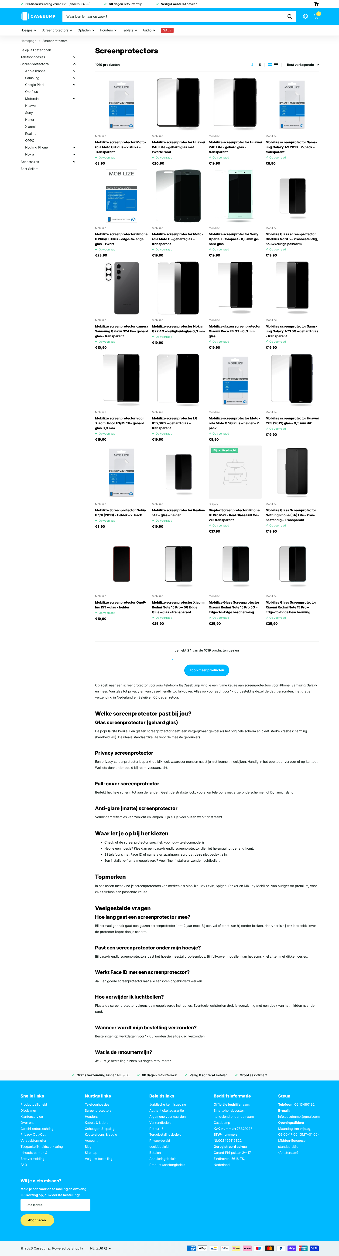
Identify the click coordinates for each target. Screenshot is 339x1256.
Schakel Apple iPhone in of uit (74, 71)
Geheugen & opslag (100, 1129)
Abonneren (37, 1220)
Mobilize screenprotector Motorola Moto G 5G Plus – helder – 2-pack (234, 423)
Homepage (28, 41)
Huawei (30, 106)
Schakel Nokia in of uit (74, 154)
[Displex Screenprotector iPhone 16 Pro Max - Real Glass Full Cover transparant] (235, 472)
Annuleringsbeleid (163, 1159)
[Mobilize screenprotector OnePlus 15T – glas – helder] (121, 564)
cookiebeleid (159, 1146)
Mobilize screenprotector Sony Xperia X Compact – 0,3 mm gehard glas (234, 239)
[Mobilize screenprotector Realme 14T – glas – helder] (178, 472)
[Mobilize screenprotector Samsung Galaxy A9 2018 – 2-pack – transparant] (292, 104)
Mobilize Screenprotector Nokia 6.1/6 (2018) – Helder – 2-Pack (120, 512)
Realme (30, 133)
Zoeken (289, 16)
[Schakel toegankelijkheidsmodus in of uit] (316, 4)
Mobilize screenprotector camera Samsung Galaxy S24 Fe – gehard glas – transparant (121, 331)
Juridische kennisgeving (167, 1104)
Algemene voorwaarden (167, 1116)
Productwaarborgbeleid (167, 1165)
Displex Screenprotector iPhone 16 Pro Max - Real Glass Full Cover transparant (234, 515)
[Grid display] (270, 64)
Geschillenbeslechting (37, 1129)
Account (91, 1140)
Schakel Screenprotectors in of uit (74, 64)
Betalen (155, 1153)
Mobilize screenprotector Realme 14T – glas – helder (178, 512)
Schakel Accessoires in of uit (74, 161)
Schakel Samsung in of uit (74, 78)
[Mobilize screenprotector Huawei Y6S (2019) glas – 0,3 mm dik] (292, 380)
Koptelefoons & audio (101, 1134)
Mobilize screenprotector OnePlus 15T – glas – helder (121, 604)
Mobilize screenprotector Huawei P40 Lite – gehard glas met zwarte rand (178, 147)
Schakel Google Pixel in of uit (74, 84)
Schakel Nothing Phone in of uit (74, 147)
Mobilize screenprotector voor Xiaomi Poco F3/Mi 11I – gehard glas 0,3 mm (119, 423)
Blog (88, 1146)
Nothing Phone (36, 147)
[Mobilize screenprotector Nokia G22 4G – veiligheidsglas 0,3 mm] (178, 287)
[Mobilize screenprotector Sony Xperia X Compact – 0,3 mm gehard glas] (235, 196)
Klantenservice (32, 1116)
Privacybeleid (159, 1140)
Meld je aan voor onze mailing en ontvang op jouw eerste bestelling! (53, 1192)
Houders (106, 30)
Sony (29, 113)
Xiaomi (30, 126)
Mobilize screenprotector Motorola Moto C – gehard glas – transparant (177, 239)
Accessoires (30, 162)
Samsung (32, 78)
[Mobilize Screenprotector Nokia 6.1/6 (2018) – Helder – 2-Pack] (121, 472)
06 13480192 (304, 1104)
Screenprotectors (55, 30)
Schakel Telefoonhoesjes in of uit (74, 57)
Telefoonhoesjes (33, 57)
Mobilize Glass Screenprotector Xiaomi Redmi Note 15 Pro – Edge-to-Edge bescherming (291, 607)
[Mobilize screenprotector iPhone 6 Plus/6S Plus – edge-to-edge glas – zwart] (121, 196)
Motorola (32, 99)
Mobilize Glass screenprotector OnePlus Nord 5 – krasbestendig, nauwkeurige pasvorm (292, 239)
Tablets (127, 30)
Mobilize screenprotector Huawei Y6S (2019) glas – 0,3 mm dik (292, 420)
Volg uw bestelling (99, 1159)
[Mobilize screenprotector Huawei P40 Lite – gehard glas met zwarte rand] (178, 104)
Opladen (84, 30)
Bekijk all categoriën (36, 50)
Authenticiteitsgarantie (166, 1110)
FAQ (24, 1165)
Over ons (27, 1122)
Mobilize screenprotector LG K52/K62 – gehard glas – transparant (175, 423)
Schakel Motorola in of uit (74, 98)
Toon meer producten (207, 670)
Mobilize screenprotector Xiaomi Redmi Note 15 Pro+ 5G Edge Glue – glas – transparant (178, 607)
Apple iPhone (35, 71)
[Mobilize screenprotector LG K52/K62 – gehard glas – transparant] (178, 380)
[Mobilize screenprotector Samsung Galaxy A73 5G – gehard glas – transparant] (292, 287)
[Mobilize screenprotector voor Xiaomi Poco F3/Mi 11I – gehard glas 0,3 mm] (121, 380)
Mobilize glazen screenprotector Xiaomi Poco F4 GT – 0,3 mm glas (235, 331)
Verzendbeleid (160, 1122)
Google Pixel (34, 85)
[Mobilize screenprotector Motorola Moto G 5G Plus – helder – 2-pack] (235, 380)
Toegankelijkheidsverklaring (42, 1146)
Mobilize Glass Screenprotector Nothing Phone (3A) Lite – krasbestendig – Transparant (291, 515)
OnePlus (31, 92)
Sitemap (91, 1153)
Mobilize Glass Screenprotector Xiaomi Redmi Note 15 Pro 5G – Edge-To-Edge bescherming (234, 607)
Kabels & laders (96, 1122)
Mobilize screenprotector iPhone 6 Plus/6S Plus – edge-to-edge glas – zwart (121, 239)
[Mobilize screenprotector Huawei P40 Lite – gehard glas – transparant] (235, 104)
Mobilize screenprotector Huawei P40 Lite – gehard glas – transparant (235, 147)
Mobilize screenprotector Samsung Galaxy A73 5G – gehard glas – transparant (292, 331)
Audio (147, 30)
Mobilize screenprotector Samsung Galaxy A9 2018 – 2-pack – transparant (291, 147)
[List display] (276, 64)
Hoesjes (26, 30)
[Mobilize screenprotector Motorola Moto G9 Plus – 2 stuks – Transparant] (121, 104)
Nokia (29, 154)
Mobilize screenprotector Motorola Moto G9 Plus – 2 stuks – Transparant (120, 147)
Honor (29, 120)
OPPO (29, 140)
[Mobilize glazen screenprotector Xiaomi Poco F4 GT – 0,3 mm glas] (235, 287)
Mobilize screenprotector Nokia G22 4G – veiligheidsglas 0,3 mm (178, 328)
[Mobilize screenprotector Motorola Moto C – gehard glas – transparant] (178, 196)
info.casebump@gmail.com (299, 1116)
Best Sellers (29, 169)
